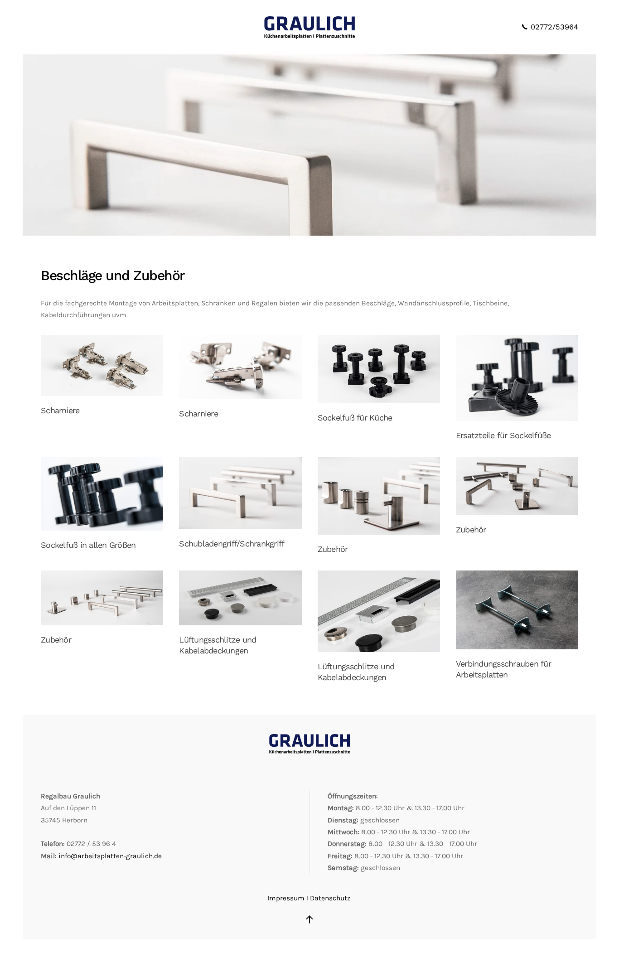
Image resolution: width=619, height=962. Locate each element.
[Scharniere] (102, 365)
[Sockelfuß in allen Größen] (102, 494)
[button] (309, 919)
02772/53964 (553, 27)
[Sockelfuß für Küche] (379, 369)
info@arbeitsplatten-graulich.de (110, 856)
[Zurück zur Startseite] (309, 27)
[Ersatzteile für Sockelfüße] (517, 378)
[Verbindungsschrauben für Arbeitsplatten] (517, 609)
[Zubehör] (379, 496)
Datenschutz (330, 898)
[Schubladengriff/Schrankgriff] (240, 493)
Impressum (286, 898)
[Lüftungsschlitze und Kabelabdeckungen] (240, 597)
